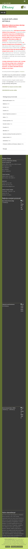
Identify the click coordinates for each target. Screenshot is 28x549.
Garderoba (5, 140)
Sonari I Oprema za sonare (9, 114)
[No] (26, 543)
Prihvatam (8, 546)
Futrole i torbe (6, 124)
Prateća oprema (6, 120)
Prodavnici (22, 71)
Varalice (5, 110)
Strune (4, 107)
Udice (4, 117)
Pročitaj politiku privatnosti (16, 546)
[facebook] (24, 1)
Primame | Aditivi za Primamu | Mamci (12, 144)
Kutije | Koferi (6, 137)
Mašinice (5, 104)
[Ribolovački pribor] (7, 7)
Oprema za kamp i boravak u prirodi (11, 134)
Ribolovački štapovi (7, 100)
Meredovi (5, 130)
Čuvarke (5, 127)
